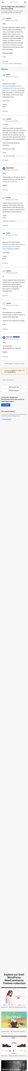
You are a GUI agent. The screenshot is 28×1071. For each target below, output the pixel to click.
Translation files (15, 387)
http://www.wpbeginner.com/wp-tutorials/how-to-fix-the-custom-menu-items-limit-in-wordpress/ (14, 88)
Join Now (6, 405)
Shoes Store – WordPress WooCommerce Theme (14, 1055)
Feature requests (15, 390)
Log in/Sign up (12, 372)
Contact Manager (7, 419)
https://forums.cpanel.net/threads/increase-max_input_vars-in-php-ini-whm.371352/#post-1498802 (14, 247)
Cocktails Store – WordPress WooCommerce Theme (14, 1031)
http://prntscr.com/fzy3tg (10, 181)
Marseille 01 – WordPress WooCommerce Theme (14, 1007)
